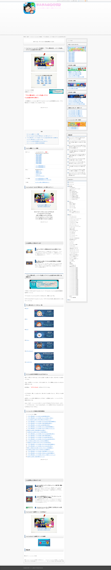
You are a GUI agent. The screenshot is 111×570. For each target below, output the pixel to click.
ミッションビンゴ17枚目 (74, 288)
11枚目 (45, 80)
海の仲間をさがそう (73, 239)
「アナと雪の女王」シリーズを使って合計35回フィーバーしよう (40, 451)
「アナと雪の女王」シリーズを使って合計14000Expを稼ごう (39, 423)
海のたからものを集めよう (74, 254)
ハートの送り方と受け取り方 (75, 197)
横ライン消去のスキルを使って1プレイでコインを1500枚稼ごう (40, 447)
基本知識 (70, 186)
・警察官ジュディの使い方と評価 (74, 72)
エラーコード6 (72, 206)
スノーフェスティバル (73, 235)
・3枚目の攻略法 (38, 158)
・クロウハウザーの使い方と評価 (74, 74)
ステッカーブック (73, 223)
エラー (70, 201)
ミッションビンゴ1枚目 (74, 267)
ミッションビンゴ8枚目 (74, 276)
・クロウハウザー (38, 173)
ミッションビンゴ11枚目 (74, 280)
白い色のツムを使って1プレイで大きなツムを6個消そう (38, 449)
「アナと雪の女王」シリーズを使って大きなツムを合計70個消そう (41, 453)
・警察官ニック (38, 170)
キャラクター (71, 182)
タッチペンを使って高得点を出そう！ (42, 182)
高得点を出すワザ (73, 266)
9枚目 (38, 80)
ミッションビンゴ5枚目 (74, 272)
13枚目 (38, 81)
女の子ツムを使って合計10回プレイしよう (36, 456)
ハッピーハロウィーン (73, 253)
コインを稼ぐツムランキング (75, 212)
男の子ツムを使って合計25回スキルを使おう (36, 430)
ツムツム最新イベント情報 (33, 134)
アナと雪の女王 (72, 232)
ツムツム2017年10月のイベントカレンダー (43, 179)
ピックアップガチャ (73, 257)
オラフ (27, 329)
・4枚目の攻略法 (38, 159)
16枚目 (49, 81)
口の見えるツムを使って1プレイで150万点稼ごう (37, 432)
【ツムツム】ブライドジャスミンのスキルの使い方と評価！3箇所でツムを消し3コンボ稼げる (77, 142)
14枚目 (42, 81)
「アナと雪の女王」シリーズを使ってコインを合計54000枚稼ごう (40, 426)
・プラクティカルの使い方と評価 (74, 101)
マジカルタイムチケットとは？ (75, 188)
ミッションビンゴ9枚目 (74, 278)
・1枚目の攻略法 (38, 155)
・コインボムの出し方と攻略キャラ (75, 112)
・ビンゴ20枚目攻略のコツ (40, 165)
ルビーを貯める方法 (73, 191)
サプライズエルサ (29, 351)
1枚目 (39, 77)
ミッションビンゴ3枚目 (74, 270)
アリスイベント (72, 240)
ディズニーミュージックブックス (75, 218)
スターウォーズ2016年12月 (74, 238)
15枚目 (46, 81)
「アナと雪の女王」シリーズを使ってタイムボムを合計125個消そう (41, 444)
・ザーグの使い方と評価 (73, 88)
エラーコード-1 (72, 205)
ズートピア (71, 243)
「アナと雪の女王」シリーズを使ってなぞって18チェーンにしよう (41, 428)
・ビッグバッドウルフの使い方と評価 (75, 102)
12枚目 (49, 80)
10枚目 (41, 80)
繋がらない (71, 202)
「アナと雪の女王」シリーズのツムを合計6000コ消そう (38, 416)
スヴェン (27, 340)
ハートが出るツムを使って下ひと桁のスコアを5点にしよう (39, 419)
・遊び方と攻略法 (38, 154)
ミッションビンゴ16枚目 (74, 287)
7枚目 (46, 78)
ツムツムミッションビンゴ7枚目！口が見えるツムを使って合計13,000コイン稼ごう (49, 508)
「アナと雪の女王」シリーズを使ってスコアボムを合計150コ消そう (41, 439)
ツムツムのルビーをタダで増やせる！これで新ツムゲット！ (40, 135)
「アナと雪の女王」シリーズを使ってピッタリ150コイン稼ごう (40, 417)
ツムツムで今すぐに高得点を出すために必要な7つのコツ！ (48, 250)
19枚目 (46, 83)
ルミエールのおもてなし (74, 230)
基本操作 (71, 263)
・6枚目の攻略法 (38, 162)
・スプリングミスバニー (39, 175)
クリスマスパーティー (73, 221)
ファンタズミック (73, 231)
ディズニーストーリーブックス (75, 226)
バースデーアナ (29, 362)
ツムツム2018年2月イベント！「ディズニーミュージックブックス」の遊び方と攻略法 (48, 497)
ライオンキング (72, 245)
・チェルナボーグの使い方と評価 (74, 98)
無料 (70, 262)
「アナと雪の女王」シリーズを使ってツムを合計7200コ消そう (40, 437)
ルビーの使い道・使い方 (74, 192)
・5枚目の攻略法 (38, 160)
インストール (71, 184)
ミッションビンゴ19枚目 (74, 289)
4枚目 (49, 77)
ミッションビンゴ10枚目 (32, 555)
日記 (69, 299)
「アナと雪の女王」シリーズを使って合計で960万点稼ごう (39, 435)
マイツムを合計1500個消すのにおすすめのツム (37, 141)
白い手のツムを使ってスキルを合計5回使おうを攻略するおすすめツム (48, 262)
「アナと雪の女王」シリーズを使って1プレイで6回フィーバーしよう (41, 454)
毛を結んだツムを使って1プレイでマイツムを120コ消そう (39, 442)
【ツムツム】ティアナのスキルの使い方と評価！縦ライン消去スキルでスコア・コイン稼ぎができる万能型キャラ (77, 146)
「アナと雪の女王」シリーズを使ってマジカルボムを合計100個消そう (41, 421)
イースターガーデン (73, 217)
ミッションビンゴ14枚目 (74, 284)
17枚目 (38, 83)
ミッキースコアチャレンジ (74, 252)
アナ (26, 319)
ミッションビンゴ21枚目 (74, 292)
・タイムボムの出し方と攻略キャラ (75, 110)
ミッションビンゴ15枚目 (74, 285)
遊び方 (26, 555)
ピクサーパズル (72, 227)
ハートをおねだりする (73, 199)
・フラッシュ (37, 174)
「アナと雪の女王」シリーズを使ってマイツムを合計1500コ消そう (41, 433)
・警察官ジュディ (38, 172)
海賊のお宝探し (72, 229)
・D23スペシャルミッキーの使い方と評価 (76, 104)
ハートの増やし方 (73, 265)
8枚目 (49, 78)
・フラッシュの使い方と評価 (73, 75)
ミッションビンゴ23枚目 (74, 294)
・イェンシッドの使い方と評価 (74, 99)
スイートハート (72, 234)
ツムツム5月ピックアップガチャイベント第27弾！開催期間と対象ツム (49, 486)
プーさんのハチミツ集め (74, 222)
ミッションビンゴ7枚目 (74, 275)
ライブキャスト (72, 261)
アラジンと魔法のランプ (74, 256)
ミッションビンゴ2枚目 (74, 269)
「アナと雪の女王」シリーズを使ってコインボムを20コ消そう (40, 446)
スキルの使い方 (72, 187)
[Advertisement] (55, 24)
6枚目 (42, 78)
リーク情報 (71, 260)
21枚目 (44, 84)
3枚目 (46, 77)
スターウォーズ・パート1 (74, 249)
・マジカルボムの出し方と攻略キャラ (75, 116)
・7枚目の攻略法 (38, 163)
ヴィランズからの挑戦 (73, 244)
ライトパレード (72, 236)
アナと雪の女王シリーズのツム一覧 (35, 139)
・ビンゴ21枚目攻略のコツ (40, 167)
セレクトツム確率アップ (74, 258)
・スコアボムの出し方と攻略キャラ (75, 114)
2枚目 (42, 77)
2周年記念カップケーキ (74, 248)
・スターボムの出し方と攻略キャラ (75, 113)
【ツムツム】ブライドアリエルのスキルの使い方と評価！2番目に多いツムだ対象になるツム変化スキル (77, 151)
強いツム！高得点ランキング (75, 211)
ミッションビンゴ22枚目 (74, 293)
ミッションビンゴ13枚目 (74, 283)
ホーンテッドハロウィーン (74, 225)
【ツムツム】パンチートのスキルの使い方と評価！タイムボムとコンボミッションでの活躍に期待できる (77, 174)
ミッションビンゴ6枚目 (74, 274)
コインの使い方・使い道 (74, 195)
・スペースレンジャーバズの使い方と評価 (76, 87)
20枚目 (49, 83)
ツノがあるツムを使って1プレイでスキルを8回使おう (38, 440)
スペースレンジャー (73, 216)
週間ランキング (72, 190)
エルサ (27, 308)
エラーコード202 (73, 207)
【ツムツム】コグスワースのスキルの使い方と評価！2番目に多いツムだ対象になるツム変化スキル (77, 155)
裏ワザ (71, 296)
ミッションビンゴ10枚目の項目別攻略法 (36, 143)
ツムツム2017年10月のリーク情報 (41, 178)
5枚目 (39, 78)
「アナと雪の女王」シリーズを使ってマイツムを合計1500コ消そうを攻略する (41, 137)
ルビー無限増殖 (73, 297)
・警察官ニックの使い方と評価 (74, 71)
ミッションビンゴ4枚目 (74, 271)
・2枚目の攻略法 (38, 157)
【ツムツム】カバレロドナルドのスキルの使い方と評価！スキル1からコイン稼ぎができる (77, 166)
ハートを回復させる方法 (74, 196)
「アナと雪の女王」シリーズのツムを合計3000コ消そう (38, 425)
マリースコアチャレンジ (74, 247)
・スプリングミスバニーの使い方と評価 (76, 76)
